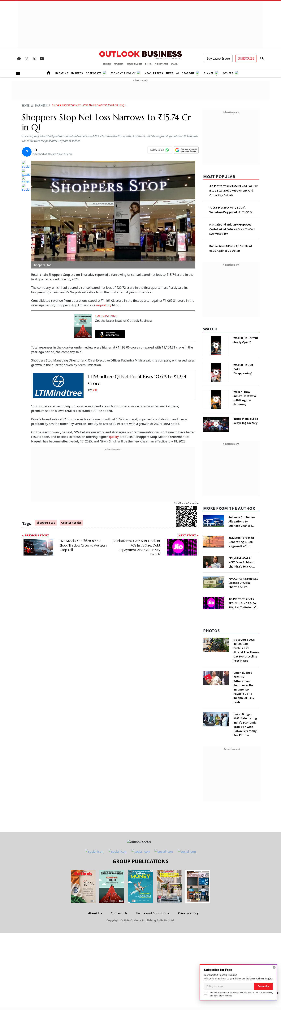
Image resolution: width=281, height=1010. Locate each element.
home (25, 106)
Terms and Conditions (152, 913)
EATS (148, 63)
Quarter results (71, 523)
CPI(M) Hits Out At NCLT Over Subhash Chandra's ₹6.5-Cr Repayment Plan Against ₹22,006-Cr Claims (241, 562)
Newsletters (154, 73)
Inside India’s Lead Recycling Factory (245, 421)
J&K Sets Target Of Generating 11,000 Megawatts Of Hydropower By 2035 (242, 542)
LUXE (174, 63)
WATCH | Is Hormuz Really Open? (245, 340)
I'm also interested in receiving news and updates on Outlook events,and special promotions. (241, 994)
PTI (95, 390)
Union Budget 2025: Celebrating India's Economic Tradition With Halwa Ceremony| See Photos (245, 724)
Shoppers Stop (46, 523)
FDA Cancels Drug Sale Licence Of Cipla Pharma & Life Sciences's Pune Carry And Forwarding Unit (243, 583)
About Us (95, 913)
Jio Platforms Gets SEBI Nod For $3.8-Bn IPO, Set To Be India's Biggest (242, 603)
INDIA (107, 63)
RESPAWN (161, 63)
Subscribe (263, 986)
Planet (209, 73)
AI (177, 73)
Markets (77, 73)
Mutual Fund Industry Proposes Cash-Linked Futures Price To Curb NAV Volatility (232, 229)
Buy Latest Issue (218, 58)
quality (114, 437)
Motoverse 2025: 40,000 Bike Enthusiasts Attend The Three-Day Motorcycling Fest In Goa (246, 650)
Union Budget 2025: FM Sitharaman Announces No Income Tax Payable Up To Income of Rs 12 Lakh (243, 687)
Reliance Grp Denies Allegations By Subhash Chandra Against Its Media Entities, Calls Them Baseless (242, 521)
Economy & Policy (123, 73)
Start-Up (188, 73)
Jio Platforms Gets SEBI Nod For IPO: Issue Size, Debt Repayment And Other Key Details (233, 190)
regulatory (103, 305)
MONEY (118, 63)
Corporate (93, 73)
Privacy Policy (188, 913)
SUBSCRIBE (246, 58)
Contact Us (119, 913)
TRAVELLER (134, 63)
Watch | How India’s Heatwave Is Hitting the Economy (245, 398)
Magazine (61, 73)
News (169, 73)
